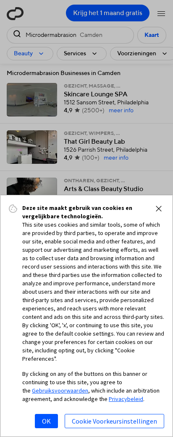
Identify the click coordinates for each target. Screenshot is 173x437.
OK (46, 421)
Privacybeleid (126, 399)
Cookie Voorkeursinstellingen (114, 421)
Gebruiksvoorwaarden (60, 390)
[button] (159, 209)
